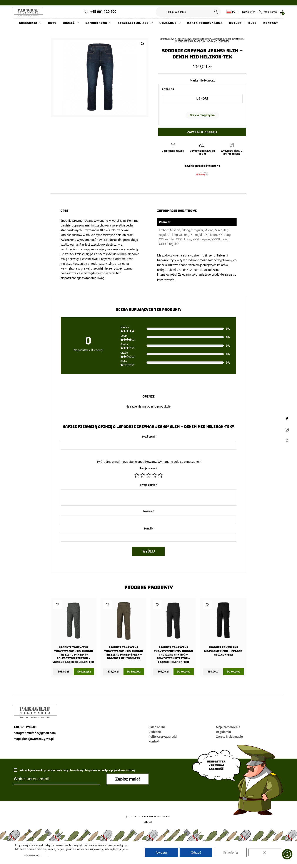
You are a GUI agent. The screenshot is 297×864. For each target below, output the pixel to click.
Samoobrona (96, 23)
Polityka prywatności (162, 736)
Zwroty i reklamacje (229, 736)
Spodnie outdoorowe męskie (228, 39)
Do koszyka (84, 671)
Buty (52, 23)
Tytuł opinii (148, 436)
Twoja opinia (148, 484)
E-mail (149, 528)
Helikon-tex (207, 80)
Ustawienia (230, 852)
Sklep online (184, 39)
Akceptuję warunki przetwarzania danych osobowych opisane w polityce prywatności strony (77, 770)
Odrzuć (196, 852)
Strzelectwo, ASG (133, 23)
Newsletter (248, 11)
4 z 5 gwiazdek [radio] (154, 475)
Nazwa (148, 511)
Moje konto (270, 11)
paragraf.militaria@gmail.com (35, 733)
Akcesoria (28, 23)
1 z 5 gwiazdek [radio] (136, 475)
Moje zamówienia (228, 727)
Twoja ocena (148, 468)
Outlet (235, 23)
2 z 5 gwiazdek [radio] (142, 475)
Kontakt (270, 23)
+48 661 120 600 (103, 12)
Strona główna (168, 39)
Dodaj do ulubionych (57, 604)
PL (233, 11)
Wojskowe (168, 23)
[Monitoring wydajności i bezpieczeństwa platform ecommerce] (148, 822)
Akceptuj (161, 852)
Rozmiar (168, 89)
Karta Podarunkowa (205, 23)
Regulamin (223, 732)
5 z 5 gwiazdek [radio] (160, 475)
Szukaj (216, 12)
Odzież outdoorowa (203, 39)
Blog (252, 23)
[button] (143, 44)
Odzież (69, 23)
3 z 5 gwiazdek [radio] (148, 475)
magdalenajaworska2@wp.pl (34, 739)
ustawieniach (31, 855)
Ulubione (154, 732)
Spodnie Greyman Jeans (76, 220)
